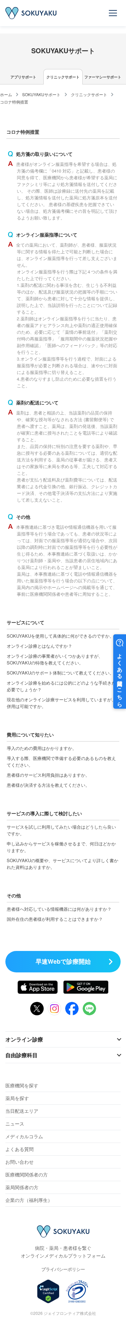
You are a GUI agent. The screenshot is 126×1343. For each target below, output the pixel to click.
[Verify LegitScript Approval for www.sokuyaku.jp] (48, 1291)
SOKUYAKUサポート (41, 94)
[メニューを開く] (113, 13)
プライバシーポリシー (63, 1269)
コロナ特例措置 (14, 102)
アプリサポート (23, 76)
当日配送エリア (21, 1110)
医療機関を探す (21, 1085)
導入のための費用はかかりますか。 (42, 748)
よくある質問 (19, 1149)
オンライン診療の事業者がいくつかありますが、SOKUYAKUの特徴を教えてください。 (55, 659)
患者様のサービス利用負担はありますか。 (48, 775)
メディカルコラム (24, 1136)
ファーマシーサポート (102, 76)
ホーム (6, 94)
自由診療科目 (21, 1055)
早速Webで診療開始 (63, 961)
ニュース (14, 1123)
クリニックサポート (63, 76)
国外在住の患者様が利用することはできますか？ (55, 919)
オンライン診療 (24, 1039)
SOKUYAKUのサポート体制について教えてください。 (60, 672)
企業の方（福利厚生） (28, 1200)
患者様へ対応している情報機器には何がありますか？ (59, 909)
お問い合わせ (19, 1161)
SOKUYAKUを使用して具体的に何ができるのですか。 (60, 636)
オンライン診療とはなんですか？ (39, 646)
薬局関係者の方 (21, 1187)
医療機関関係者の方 (26, 1174)
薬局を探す (17, 1098)
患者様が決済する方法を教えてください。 (48, 785)
